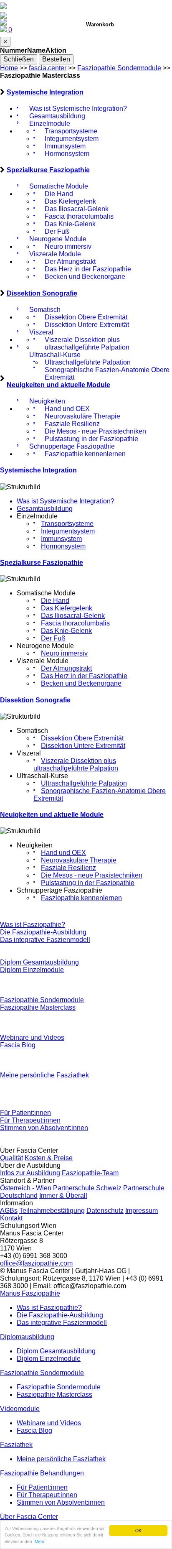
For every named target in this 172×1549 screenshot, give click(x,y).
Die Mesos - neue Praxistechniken (91, 875)
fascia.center (47, 67)
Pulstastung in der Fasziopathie (87, 882)
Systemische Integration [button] (45, 92)
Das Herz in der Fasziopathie (84, 675)
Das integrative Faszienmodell (45, 939)
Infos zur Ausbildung (30, 1172)
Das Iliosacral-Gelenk (73, 615)
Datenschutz (105, 1210)
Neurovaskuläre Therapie (78, 860)
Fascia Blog (17, 1045)
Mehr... (41, 1541)
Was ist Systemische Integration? (65, 501)
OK (138, 1530)
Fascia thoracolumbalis (75, 623)
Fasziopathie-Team (90, 1172)
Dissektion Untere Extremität (83, 745)
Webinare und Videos (32, 1037)
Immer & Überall (63, 1195)
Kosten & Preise (49, 1157)
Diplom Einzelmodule (32, 969)
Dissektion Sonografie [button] (42, 293)
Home (9, 67)
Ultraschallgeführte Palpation (84, 783)
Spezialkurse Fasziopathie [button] (48, 170)
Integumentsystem (68, 531)
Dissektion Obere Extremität (82, 738)
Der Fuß (53, 638)
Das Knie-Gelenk (66, 630)
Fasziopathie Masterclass (38, 1007)
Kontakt (11, 1218)
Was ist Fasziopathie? (32, 924)
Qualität (11, 1157)
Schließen (18, 59)
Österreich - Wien (25, 1188)
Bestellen (56, 59)
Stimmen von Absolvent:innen (44, 1127)
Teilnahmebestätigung (52, 1210)
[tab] (86, 92)
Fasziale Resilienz (68, 867)
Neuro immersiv (64, 653)
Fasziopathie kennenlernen (81, 897)
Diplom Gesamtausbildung (39, 962)
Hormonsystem (63, 546)
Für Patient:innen (25, 1112)
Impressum (141, 1210)
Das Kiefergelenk (66, 608)
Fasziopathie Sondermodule (119, 67)
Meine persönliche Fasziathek (44, 1075)
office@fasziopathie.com (36, 1263)
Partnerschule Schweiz (87, 1188)
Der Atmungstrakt (66, 668)
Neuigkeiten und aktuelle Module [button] (58, 384)
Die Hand (55, 600)
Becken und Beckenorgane (81, 683)
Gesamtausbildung (45, 508)
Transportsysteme (67, 523)
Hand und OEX (63, 852)
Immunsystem (61, 538)
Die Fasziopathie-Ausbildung (43, 932)
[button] (30, 1293)
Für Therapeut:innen (30, 1120)
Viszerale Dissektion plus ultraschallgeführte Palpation (75, 764)
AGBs (9, 1210)
